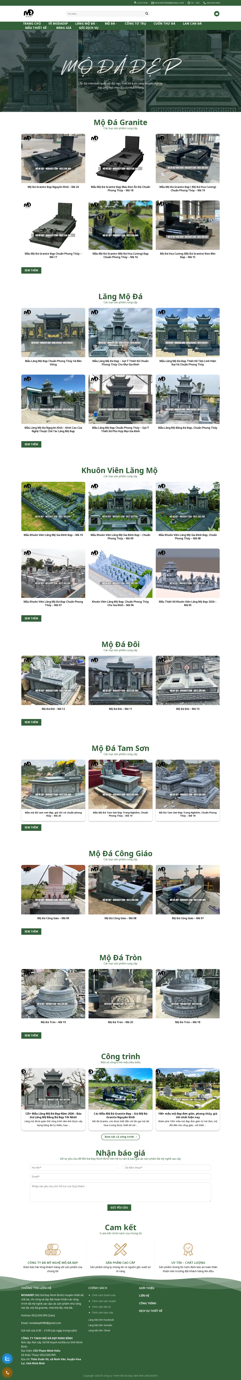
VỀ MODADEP (58, 23)
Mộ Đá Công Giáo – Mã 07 (188, 918)
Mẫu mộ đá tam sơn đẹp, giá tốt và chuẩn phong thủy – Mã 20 (53, 814)
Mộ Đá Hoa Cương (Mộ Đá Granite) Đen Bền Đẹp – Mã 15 (187, 255)
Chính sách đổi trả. (101, 1306)
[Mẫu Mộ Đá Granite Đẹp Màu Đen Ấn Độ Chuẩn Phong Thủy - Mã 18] (120, 158)
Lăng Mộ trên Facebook (101, 1319)
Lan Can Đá (192, 23)
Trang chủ (32, 23)
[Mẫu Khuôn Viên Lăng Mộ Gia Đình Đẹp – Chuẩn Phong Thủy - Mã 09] (120, 506)
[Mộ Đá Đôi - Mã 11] (120, 680)
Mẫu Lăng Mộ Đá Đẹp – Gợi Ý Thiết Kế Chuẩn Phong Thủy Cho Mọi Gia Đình (120, 362)
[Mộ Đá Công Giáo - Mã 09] (53, 889)
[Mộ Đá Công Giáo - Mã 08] (120, 889)
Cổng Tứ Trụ (135, 23)
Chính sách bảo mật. (103, 1312)
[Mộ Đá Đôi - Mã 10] (188, 680)
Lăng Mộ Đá (85, 23)
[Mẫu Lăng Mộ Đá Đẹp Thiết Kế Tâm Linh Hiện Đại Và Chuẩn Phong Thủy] (188, 332)
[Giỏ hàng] (216, 13)
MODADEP (27, 1295)
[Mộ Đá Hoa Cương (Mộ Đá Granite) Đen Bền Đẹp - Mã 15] (188, 225)
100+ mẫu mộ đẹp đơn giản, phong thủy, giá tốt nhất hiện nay (187, 1115)
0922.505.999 (39, 1315)
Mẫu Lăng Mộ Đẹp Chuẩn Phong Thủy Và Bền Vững (53, 362)
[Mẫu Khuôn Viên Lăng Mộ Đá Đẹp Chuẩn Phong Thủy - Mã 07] (53, 573)
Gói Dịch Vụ (89, 28)
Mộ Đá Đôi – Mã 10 (187, 709)
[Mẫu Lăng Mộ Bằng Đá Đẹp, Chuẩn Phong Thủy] (188, 399)
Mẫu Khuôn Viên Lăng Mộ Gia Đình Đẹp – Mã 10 (53, 535)
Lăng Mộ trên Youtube (100, 1325)
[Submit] (147, 14)
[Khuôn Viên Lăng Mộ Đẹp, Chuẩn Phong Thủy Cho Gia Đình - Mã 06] (120, 573)
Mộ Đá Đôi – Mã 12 (53, 709)
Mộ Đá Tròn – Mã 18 (187, 1022)
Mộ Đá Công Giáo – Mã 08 (120, 918)
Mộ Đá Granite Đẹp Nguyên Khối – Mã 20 (53, 187)
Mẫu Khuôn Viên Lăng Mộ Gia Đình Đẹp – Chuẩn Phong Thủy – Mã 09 (120, 536)
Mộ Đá (110, 23)
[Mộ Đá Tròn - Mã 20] (120, 993)
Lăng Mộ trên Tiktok (99, 1330)
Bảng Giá (63, 28)
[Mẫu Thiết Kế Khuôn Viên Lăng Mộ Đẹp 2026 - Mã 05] (188, 573)
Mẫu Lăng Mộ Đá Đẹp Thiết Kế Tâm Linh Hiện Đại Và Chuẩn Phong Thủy (188, 362)
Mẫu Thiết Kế (36, 27)
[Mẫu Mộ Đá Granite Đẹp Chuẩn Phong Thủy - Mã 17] (53, 225)
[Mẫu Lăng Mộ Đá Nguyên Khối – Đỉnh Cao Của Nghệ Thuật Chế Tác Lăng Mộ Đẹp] (53, 399)
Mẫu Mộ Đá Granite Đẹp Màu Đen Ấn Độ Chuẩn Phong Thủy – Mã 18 (120, 188)
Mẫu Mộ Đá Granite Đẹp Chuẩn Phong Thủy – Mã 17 (53, 255)
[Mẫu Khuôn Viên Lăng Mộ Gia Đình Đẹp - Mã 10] (53, 506)
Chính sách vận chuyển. (104, 1301)
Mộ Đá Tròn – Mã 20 (120, 1022)
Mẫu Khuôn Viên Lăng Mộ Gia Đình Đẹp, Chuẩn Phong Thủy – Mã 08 (188, 536)
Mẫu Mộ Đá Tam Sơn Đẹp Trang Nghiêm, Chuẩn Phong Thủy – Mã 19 (120, 814)
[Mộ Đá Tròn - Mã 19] (53, 993)
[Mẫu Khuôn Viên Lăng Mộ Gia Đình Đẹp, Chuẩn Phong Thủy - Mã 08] (188, 506)
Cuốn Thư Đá (164, 23)
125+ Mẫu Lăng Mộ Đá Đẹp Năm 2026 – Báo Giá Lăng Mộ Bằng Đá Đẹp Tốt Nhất (53, 1115)
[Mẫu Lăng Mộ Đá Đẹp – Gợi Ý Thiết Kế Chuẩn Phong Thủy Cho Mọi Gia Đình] (120, 332)
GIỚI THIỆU (146, 1288)
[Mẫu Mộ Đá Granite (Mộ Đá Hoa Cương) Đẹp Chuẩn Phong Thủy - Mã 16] (120, 225)
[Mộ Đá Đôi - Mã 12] (53, 680)
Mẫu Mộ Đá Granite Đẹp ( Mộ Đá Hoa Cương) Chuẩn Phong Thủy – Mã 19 (188, 188)
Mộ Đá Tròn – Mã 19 (53, 1022)
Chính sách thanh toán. (104, 1295)
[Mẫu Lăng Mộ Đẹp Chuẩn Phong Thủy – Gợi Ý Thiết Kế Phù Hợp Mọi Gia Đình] (120, 399)
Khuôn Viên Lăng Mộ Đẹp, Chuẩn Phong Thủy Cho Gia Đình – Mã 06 (120, 603)
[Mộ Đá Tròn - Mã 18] (188, 993)
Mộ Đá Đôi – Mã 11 (120, 709)
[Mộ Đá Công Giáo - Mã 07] (188, 889)
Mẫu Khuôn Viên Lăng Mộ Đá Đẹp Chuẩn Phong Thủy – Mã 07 (53, 603)
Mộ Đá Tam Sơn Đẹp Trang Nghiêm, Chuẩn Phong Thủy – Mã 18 (188, 814)
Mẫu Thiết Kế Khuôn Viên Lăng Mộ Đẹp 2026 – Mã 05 (188, 603)
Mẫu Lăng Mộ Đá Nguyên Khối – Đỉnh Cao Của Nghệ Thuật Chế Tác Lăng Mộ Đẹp (53, 429)
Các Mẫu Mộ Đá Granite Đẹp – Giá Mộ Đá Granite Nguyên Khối (120, 1115)
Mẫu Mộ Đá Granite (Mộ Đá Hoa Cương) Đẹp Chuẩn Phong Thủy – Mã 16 (121, 255)
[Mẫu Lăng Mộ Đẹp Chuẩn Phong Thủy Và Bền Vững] (53, 332)
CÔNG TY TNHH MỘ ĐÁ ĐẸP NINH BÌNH (47, 1338)
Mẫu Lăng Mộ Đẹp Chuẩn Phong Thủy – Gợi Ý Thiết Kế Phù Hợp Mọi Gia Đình (120, 429)
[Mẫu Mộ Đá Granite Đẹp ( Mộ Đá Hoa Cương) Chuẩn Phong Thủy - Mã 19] (188, 158)
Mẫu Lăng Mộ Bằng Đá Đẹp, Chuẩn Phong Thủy (187, 427)
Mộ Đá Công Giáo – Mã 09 (53, 918)
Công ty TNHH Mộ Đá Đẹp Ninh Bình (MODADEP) (130, 1375)
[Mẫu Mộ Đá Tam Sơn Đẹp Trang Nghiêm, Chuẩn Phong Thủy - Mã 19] (120, 784)
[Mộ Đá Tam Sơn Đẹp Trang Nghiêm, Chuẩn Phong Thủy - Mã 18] (188, 784)
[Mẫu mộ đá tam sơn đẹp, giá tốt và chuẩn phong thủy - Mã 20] (53, 784)
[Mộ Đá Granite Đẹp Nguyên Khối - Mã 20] (53, 158)
